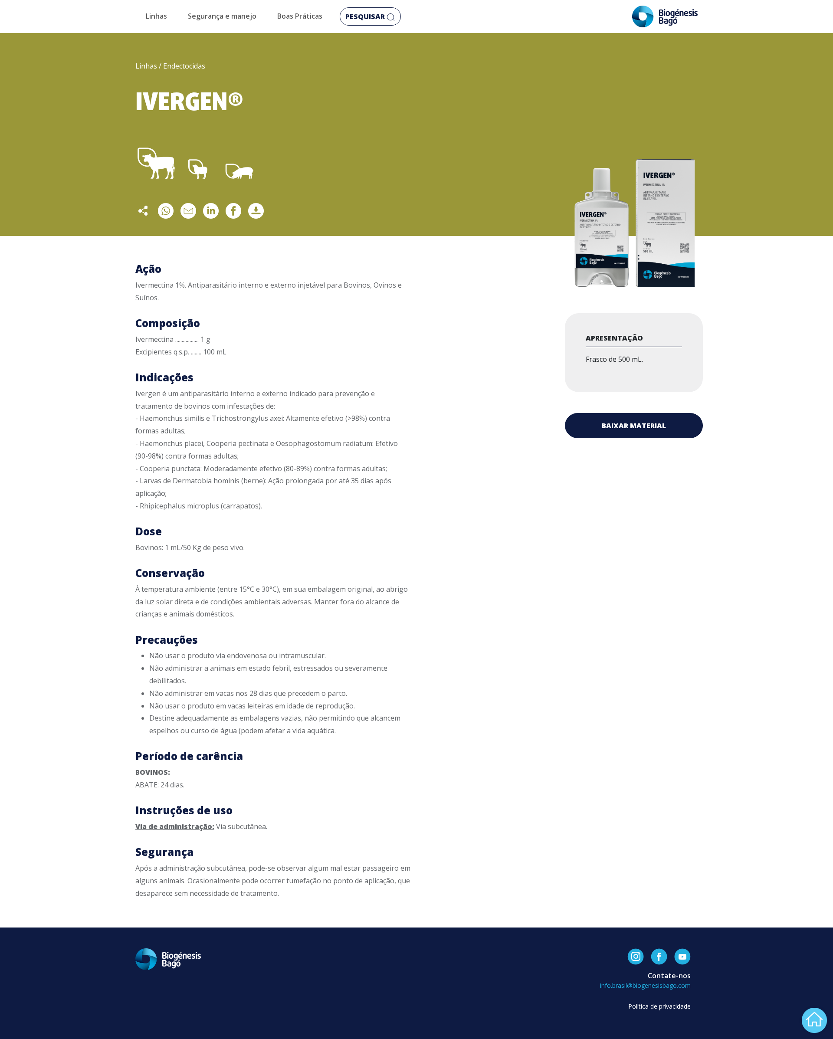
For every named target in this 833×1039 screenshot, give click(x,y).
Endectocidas (184, 66)
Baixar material (634, 425)
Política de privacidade (659, 1006)
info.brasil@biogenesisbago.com (645, 985)
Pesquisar (366, 16)
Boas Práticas (299, 16)
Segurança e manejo (222, 16)
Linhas (156, 16)
